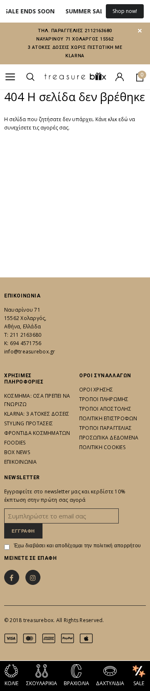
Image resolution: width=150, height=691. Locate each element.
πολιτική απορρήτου (117, 546)
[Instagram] (32, 577)
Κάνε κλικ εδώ (112, 119)
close (140, 31)
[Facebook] (11, 577)
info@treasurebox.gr (29, 351)
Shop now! (124, 11)
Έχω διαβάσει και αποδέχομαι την (77, 546)
